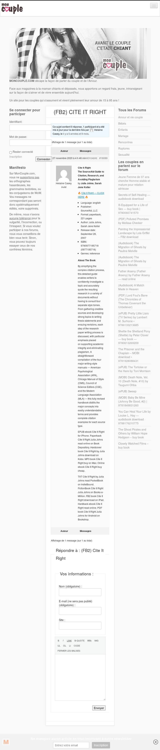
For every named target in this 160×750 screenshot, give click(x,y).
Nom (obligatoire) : (70, 586)
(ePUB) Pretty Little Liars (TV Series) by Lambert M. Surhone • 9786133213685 (133, 319)
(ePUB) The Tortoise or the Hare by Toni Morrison (134, 369)
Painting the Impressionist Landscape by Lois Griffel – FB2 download (134, 233)
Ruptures (124, 148)
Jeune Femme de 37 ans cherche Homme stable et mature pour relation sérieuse (134, 182)
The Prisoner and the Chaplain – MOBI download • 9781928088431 (131, 355)
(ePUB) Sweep (127, 391)
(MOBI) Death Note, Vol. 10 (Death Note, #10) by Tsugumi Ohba (133, 381)
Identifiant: (15, 122)
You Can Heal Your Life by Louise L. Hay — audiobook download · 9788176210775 (134, 417)
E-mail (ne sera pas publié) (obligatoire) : (75, 603)
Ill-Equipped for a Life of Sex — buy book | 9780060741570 (133, 209)
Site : (62, 620)
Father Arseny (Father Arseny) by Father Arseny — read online (134, 275)
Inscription (15, 156)
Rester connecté (23, 152)
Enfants (123, 130)
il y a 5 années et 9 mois (76, 133)
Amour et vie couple (130, 117)
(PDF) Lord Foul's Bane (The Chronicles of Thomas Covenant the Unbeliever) (133, 301)
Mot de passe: (18, 137)
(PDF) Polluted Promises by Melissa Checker (133, 221)
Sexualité (124, 155)
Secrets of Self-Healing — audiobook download (134, 197)
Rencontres (125, 142)
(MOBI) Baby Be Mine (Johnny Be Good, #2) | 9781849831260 (132, 401)
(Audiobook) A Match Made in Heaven (131, 287)
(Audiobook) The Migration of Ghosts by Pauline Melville (132, 247)
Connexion (43, 159)
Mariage (123, 136)
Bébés (122, 123)
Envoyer (99, 708)
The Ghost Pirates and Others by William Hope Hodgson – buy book (132, 433)
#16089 (103, 158)
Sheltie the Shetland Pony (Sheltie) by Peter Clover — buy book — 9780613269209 (134, 337)
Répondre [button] (91, 158)
